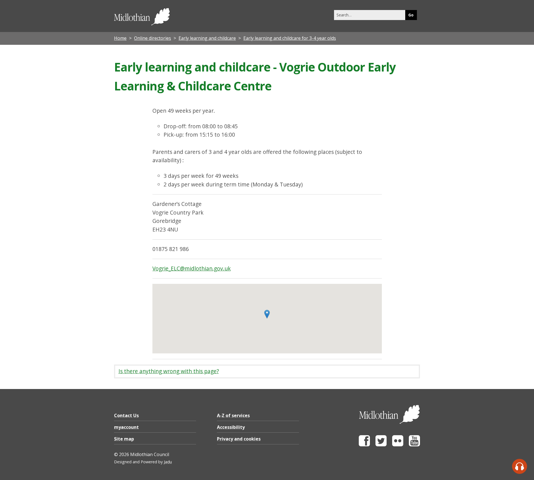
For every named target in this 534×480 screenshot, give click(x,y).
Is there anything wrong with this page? (168, 371)
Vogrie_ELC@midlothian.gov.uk (191, 268)
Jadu (168, 461)
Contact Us (126, 415)
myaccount (126, 427)
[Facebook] (364, 444)
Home (120, 38)
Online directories (152, 38)
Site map (124, 439)
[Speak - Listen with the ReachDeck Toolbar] (519, 466)
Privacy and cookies (239, 439)
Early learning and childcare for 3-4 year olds (289, 38)
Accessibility (231, 427)
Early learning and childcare (207, 38)
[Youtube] (414, 444)
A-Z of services (233, 415)
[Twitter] (381, 444)
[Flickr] (397, 444)
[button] (267, 314)
